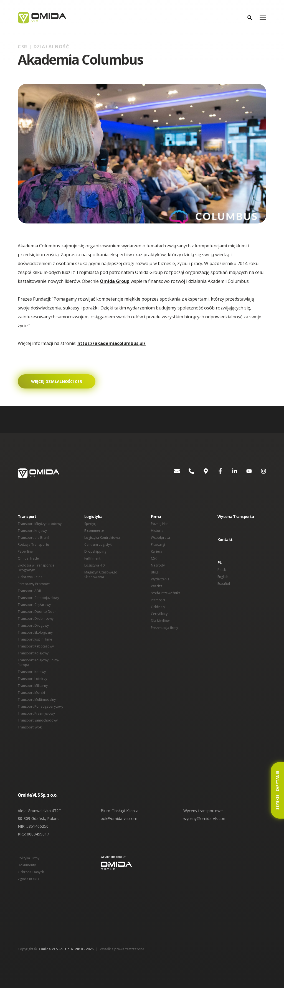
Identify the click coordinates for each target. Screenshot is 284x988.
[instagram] (259, 473)
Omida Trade (28, 558)
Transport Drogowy (33, 625)
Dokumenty (27, 865)
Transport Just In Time (35, 639)
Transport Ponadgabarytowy (40, 706)
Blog (154, 572)
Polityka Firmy (28, 858)
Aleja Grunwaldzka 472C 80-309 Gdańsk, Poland (39, 814)
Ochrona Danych (31, 872)
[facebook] (216, 473)
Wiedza (157, 586)
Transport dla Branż (33, 537)
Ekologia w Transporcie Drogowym (36, 567)
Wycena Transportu (235, 516)
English (222, 576)
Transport (27, 516)
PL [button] (219, 562)
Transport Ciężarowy (34, 604)
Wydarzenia (160, 579)
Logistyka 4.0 (94, 565)
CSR (154, 558)
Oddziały (158, 607)
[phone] (187, 473)
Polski (222, 569)
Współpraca (160, 537)
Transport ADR (29, 590)
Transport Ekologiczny (35, 632)
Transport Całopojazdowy (38, 597)
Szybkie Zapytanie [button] (277, 790)
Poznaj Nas (159, 523)
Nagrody (158, 565)
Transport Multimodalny (37, 699)
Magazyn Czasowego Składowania (100, 574)
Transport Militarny (33, 685)
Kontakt (224, 539)
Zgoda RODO (28, 879)
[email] (172, 473)
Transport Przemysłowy (36, 713)
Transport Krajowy (32, 530)
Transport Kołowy (32, 671)
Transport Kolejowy (33, 653)
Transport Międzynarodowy (40, 523)
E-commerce (94, 530)
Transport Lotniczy (32, 678)
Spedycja (91, 523)
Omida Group (115, 281)
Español (223, 583)
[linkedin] (230, 473)
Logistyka (93, 516)
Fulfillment (92, 558)
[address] (201, 473)
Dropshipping (95, 551)
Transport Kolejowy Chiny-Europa (38, 662)
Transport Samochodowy (38, 720)
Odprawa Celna (30, 577)
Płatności (158, 600)
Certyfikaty (159, 613)
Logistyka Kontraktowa (102, 537)
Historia (157, 530)
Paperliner (26, 551)
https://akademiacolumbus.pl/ (111, 343)
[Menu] (263, 18)
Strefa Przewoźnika (166, 593)
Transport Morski (31, 692)
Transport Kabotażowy (36, 646)
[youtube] (244, 473)
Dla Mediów (160, 620)
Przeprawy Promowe (34, 583)
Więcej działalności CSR (56, 381)
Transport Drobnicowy (36, 618)
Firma (156, 516)
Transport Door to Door (37, 611)
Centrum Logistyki (98, 544)
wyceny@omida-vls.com (205, 818)
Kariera (156, 551)
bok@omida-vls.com (119, 818)
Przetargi (158, 544)
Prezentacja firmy (164, 627)
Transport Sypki (30, 727)
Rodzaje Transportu (33, 544)
